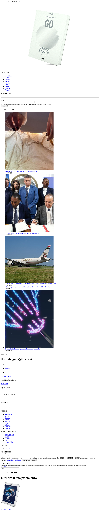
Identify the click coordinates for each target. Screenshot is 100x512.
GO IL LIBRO (9, 435)
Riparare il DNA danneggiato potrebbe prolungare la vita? (22, 349)
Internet (7, 81)
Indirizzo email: (5, 458)
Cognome (4, 456)
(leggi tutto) (3, 466)
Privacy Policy (9, 442)
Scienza (7, 86)
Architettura (8, 76)
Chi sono (7, 438)
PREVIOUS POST (6, 376)
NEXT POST (4, 384)
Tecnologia (8, 88)
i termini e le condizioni (14, 460)
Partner (7, 440)
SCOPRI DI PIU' (6, 509)
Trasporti (7, 90)
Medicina (7, 83)
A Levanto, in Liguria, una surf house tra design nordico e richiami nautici (27, 287)
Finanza (7, 79)
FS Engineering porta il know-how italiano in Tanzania (22, 233)
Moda (6, 85)
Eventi (7, 437)
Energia (7, 78)
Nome (3, 454)
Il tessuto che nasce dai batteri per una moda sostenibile (22, 171)
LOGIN (7, 448)
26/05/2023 (7, 368)
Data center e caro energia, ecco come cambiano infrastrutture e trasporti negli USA (30, 283)
